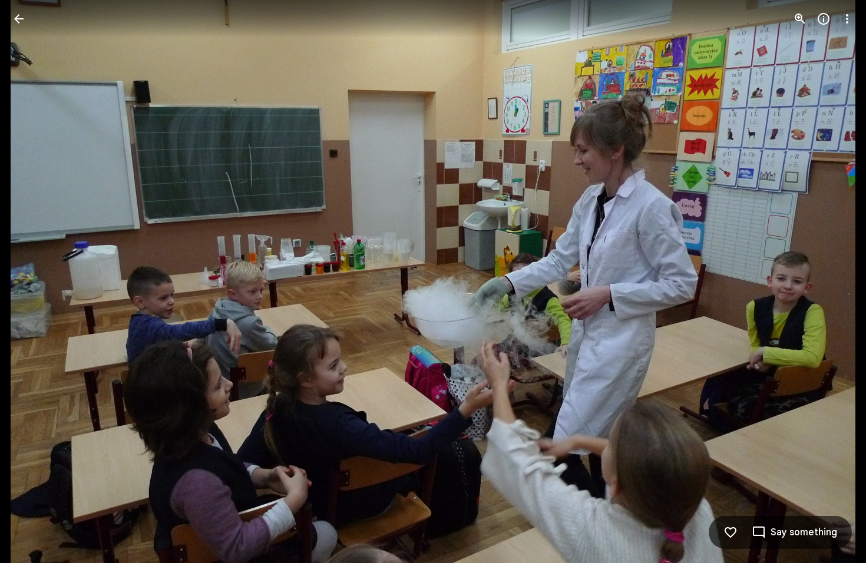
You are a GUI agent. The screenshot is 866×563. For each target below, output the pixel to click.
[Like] (730, 532)
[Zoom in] (800, 19)
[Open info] (823, 19)
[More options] (847, 19)
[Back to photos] (19, 19)
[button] (32, 281)
